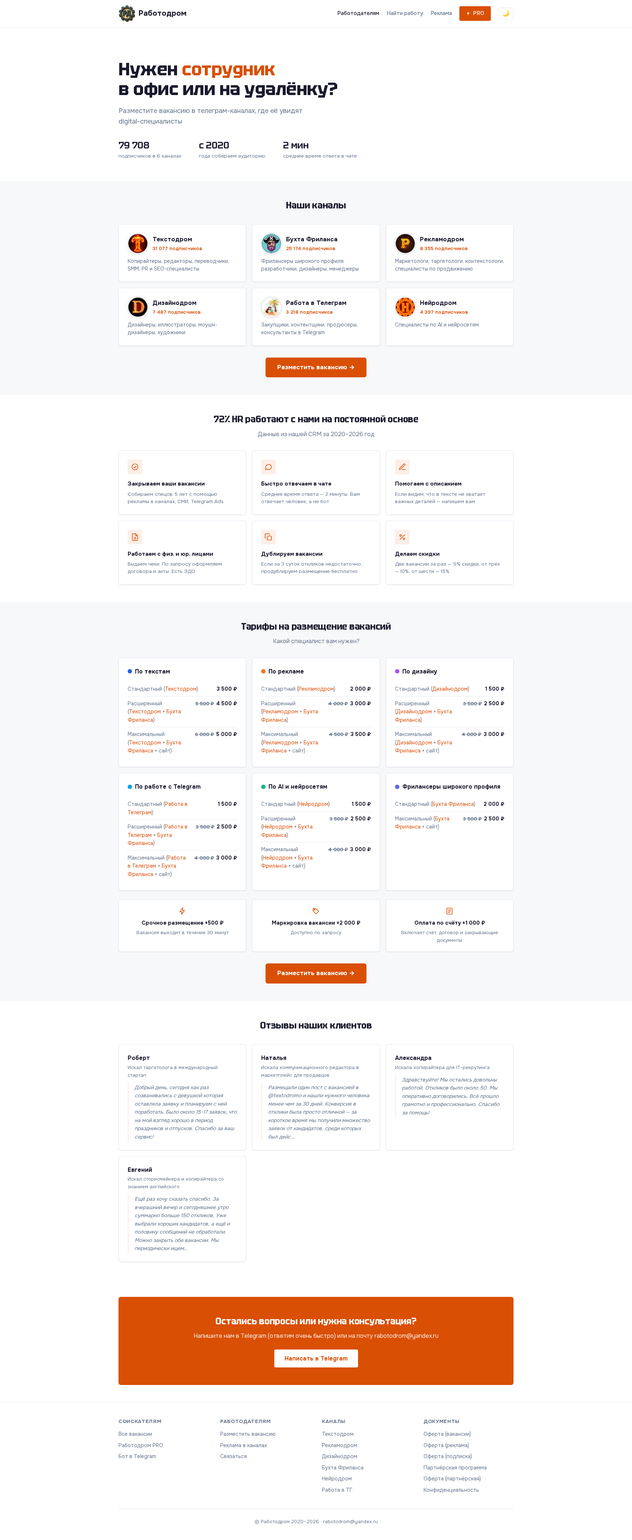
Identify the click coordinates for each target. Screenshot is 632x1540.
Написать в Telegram (316, 1358)
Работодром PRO (140, 1445)
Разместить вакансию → (316, 367)
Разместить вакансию (248, 1434)
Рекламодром (316, 689)
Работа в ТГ (337, 1490)
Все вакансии (135, 1434)
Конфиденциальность (451, 1490)
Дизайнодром (450, 689)
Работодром (162, 13)
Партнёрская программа (455, 1467)
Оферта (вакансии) (447, 1434)
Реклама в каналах (243, 1445)
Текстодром (181, 689)
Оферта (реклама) (446, 1445)
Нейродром (313, 804)
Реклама (441, 13)
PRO (478, 13)
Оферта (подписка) (448, 1456)
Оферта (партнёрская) (452, 1478)
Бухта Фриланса (453, 804)
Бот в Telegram (137, 1456)
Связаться (233, 1456)
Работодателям (358, 13)
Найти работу (405, 13)
